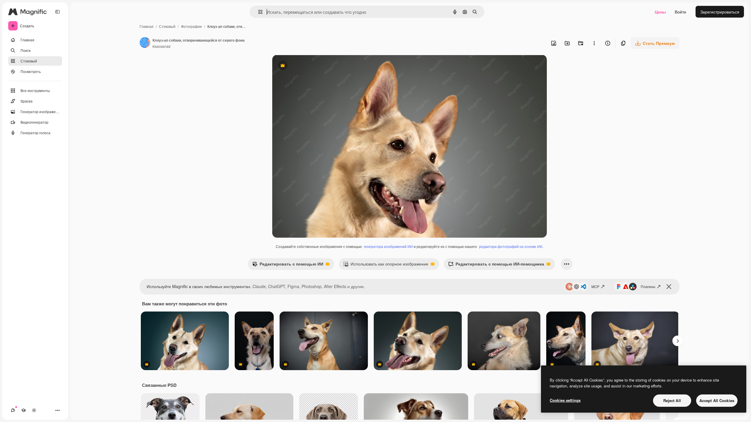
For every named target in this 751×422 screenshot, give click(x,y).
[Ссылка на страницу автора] (145, 43)
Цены (660, 12)
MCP (595, 286)
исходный (312, 66)
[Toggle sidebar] (57, 11)
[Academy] (23, 410)
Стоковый (167, 26)
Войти (680, 12)
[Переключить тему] (34, 410)
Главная (146, 26)
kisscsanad (161, 46)
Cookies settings (565, 400)
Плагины (648, 286)
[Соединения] (13, 410)
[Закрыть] (668, 286)
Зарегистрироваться (719, 12)
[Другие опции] (594, 43)
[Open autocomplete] (258, 12)
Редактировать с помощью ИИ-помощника (496, 265)
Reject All (672, 400)
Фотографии (191, 26)
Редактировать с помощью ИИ (287, 265)
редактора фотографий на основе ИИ (510, 246)
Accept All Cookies (716, 400)
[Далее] (677, 341)
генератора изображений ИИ (388, 246)
